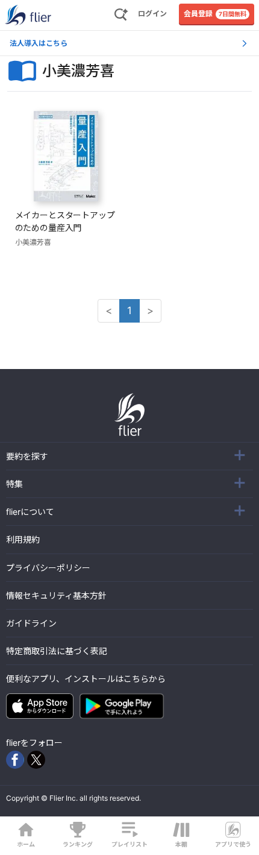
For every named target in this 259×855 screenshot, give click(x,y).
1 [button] (129, 310)
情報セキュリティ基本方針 (56, 595)
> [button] (150, 310)
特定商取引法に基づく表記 (56, 651)
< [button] (108, 310)
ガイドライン (31, 623)
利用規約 (23, 539)
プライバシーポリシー (48, 568)
